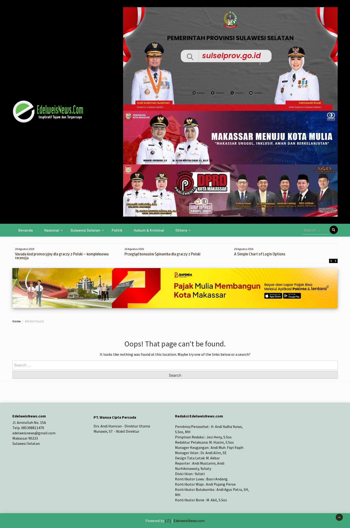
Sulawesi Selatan (85, 230)
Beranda (25, 230)
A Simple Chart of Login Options (259, 254)
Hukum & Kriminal (149, 230)
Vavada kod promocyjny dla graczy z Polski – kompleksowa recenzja (62, 256)
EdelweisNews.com (189, 520)
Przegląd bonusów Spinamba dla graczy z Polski (162, 254)
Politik (117, 230)
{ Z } (168, 520)
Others (181, 230)
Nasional (51, 230)
